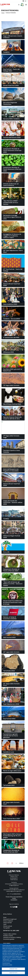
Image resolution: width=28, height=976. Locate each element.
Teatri (4, 924)
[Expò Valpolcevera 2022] (13, 696)
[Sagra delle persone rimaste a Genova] (13, 30)
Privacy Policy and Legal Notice (14, 896)
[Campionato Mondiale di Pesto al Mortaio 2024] (13, 563)
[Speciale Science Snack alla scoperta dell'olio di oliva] (13, 413)
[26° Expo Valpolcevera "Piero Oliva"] (13, 246)
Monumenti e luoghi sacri (10, 919)
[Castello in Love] (13, 746)
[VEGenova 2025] (13, 346)
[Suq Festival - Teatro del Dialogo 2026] (13, 63)
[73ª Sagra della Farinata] (13, 380)
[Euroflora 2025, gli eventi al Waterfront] (13, 363)
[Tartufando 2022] (13, 663)
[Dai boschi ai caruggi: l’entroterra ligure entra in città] (13, 213)
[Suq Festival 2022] (13, 713)
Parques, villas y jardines (9, 934)
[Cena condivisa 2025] (13, 296)
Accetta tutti (13, 972)
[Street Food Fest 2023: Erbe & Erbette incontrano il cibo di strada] (13, 596)
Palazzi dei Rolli (7, 922)
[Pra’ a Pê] (13, 546)
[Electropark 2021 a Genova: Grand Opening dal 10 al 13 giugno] (13, 830)
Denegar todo (13, 968)
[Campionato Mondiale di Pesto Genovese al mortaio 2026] (13, 146)
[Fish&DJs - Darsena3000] (13, 313)
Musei (4, 917)
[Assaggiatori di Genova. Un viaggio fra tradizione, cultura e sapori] (13, 230)
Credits (14, 898)
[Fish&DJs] (13, 46)
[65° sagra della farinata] (13, 646)
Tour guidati (6, 928)
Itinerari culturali (7, 926)
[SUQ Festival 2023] (13, 630)
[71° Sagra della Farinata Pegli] (13, 430)
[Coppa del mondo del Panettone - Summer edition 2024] (13, 496)
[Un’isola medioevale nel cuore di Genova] (13, 180)
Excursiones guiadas (8, 939)
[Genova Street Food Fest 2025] (13, 280)
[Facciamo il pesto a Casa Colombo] (13, 446)
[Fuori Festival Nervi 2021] (13, 813)
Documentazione (6, 962)
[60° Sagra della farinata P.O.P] (13, 796)
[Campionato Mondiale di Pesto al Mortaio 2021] (13, 846)
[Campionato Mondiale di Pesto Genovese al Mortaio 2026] (13, 163)
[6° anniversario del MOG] (13, 330)
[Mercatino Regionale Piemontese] (13, 96)
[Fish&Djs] (13, 513)
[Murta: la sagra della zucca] (13, 763)
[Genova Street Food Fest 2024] (13, 480)
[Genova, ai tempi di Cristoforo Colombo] (13, 613)
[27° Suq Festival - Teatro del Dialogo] (13, 263)
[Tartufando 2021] (13, 780)
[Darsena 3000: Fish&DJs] (13, 113)
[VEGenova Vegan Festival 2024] (13, 530)
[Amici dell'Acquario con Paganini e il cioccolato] (13, 463)
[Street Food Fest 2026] (13, 80)
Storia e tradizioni (8, 921)
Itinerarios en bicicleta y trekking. (12, 937)
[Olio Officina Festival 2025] (13, 396)
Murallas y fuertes (8, 935)
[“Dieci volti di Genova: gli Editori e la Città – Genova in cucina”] (13, 580)
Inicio (2, 12)
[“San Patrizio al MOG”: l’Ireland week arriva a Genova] (13, 196)
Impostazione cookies (7, 964)
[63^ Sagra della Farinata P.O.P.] (13, 680)
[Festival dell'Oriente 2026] (13, 130)
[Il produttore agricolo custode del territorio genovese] (13, 730)
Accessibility (14, 899)
